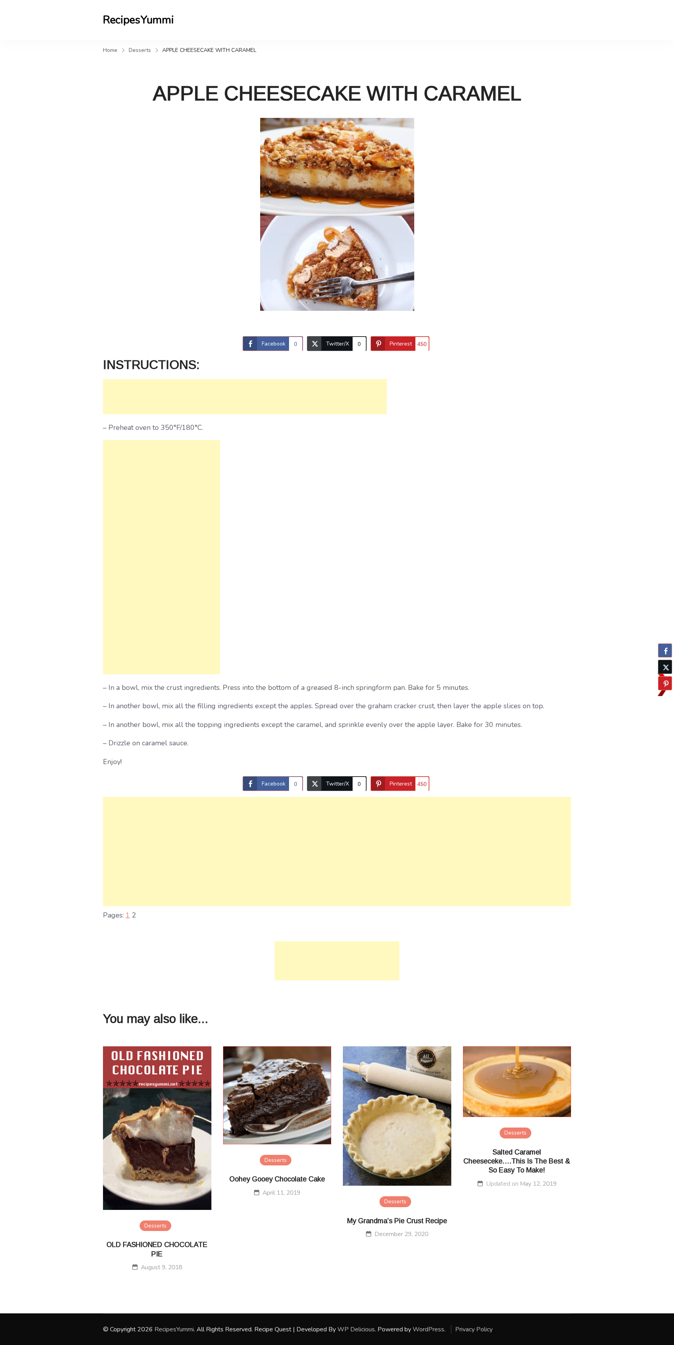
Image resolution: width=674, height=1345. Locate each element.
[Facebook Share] (665, 650)
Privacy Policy (474, 1329)
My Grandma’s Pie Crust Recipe (397, 1221)
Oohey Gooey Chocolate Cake (277, 1179)
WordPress (428, 1329)
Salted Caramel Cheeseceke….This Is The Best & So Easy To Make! (516, 1161)
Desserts (155, 1225)
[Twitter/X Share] (665, 667)
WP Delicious (356, 1329)
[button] (665, 698)
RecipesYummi (138, 19)
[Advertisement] (245, 396)
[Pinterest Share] (665, 683)
